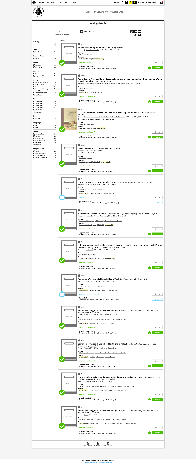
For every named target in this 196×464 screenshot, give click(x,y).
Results (41, 2)
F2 (154, 2)
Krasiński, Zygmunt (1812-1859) (89, 162)
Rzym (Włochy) (112, 290)
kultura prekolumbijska (86, 59)
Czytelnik (88, 381)
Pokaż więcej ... (38, 95)
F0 (146, 2)
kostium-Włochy (130, 423)
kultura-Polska (122, 390)
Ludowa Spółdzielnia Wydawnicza (96, 216)
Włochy (99, 92)
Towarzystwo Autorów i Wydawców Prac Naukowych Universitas (104, 117)
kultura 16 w (100, 323)
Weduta (92, 323)
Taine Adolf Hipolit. (85, 189)
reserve (157, 67)
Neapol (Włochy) (95, 290)
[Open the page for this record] (69, 120)
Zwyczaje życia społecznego (99, 390)
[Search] (139, 31)
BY (135, 2)
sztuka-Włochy (84, 128)
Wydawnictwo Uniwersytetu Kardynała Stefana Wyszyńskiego (105, 83)
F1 (150, 2)
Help (66, 2)
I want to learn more (90, 462)
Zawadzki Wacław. (126, 386)
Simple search (59, 34)
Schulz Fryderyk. (85, 386)
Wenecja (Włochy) (109, 193)
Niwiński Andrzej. (87, 254)
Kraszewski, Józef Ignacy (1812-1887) (91, 225)
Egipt (103, 258)
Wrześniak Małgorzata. (86, 124)
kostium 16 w (120, 423)
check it (157, 202)
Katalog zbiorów (98, 23)
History (59, 2)
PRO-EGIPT (89, 250)
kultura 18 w (113, 390)
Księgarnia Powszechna (93, 184)
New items (50, 2)
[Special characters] (139, 35)
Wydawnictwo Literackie (91, 50)
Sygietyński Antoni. (99, 189)
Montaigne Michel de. (86, 319)
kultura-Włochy (110, 323)
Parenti (86, 314)
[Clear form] (135, 35)
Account (74, 2)
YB (131, 2)
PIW (87, 151)
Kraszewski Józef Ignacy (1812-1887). (92, 221)
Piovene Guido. (102, 319)
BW (126, 2)
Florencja (93, 128)
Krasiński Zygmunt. (85, 158)
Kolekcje (66, 34)
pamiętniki (93, 92)
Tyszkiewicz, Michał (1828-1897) (89, 258)
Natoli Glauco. (118, 319)
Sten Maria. (86, 55)
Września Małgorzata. (86, 88)
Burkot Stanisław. (113, 221)
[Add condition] (135, 31)
